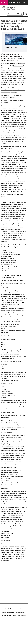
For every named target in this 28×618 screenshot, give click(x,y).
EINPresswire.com (18, 66)
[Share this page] (26, 13)
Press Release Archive (16, 609)
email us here (5, 537)
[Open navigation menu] (2, 13)
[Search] (18, 14)
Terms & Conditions (20, 612)
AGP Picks (4, 2)
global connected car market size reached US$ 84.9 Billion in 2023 (12, 76)
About (7, 609)
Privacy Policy (22, 615)
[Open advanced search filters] (21, 14)
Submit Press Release (8, 612)
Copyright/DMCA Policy (9, 615)
